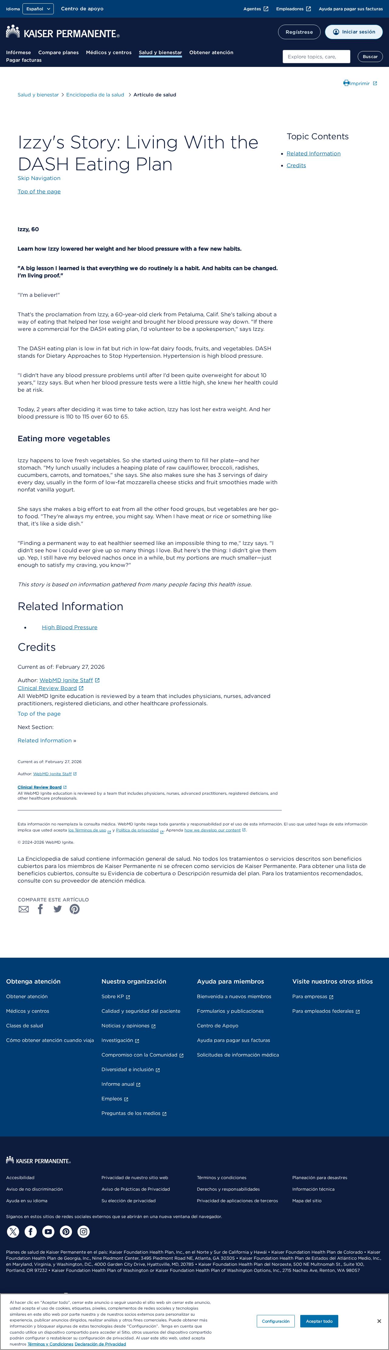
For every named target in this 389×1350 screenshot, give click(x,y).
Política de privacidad (137, 830)
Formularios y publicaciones (230, 1011)
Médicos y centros (109, 52)
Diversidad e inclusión (128, 1069)
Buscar (370, 56)
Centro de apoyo (82, 9)
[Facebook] (30, 1232)
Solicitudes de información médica (238, 1055)
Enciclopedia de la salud (96, 95)
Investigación (117, 1040)
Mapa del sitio (307, 1200)
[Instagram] (83, 1232)
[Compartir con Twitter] (58, 909)
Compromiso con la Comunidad (139, 1055)
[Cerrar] (379, 1321)
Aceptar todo (319, 1321)
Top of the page (39, 713)
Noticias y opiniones (126, 1026)
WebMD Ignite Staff (52, 774)
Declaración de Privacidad (100, 1343)
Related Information (45, 740)
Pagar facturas (24, 60)
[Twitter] (12, 1232)
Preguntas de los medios (131, 1113)
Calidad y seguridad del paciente (141, 1011)
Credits (296, 165)
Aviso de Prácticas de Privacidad (136, 1189)
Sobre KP (113, 996)
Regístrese (299, 32)
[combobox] (316, 56)
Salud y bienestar (160, 52)
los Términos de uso (87, 830)
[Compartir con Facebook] (41, 909)
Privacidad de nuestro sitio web (135, 1177)
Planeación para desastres (319, 1177)
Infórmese (18, 52)
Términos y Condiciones (50, 1343)
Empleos (112, 1099)
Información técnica (313, 1189)
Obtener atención (211, 52)
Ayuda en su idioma (26, 1200)
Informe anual (118, 1084)
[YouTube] (47, 1232)
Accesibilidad (20, 1177)
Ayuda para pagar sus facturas (351, 8)
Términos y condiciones (221, 1177)
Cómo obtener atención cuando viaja (50, 1040)
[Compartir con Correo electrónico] (24, 909)
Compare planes (58, 52)
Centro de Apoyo (217, 1026)
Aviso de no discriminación (34, 1189)
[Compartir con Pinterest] (75, 909)
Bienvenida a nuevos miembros (234, 996)
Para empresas (309, 996)
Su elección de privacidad (129, 1200)
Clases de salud (24, 1026)
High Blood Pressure (70, 627)
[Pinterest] (65, 1232)
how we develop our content (212, 830)
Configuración (276, 1321)
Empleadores (290, 8)
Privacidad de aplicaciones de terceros (237, 1200)
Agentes (252, 8)
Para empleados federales (323, 1011)
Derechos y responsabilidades (228, 1189)
